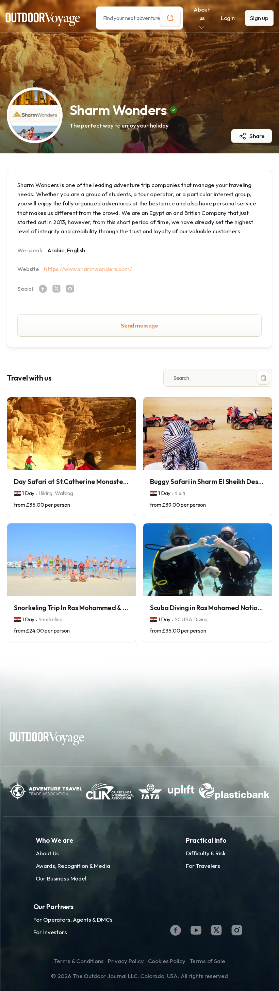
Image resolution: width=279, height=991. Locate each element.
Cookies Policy (166, 960)
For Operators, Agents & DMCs (73, 919)
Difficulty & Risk (205, 853)
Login (228, 17)
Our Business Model (61, 878)
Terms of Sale (207, 960)
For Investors (50, 932)
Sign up (259, 17)
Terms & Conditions (78, 960)
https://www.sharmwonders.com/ (88, 268)
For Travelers (203, 865)
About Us (47, 853)
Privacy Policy (126, 960)
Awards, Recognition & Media (73, 865)
